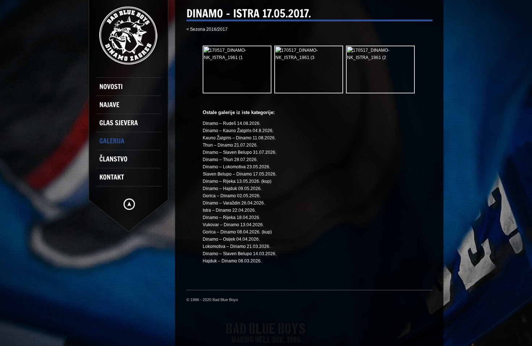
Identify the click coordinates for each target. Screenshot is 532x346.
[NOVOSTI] (132, 90)
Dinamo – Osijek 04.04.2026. (231, 239)
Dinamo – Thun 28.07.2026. (230, 159)
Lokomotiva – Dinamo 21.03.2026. (236, 246)
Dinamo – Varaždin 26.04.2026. (234, 203)
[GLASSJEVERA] (132, 126)
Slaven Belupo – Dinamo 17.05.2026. (239, 174)
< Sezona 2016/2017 (207, 29)
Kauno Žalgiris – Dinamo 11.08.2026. (239, 137)
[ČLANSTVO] (132, 162)
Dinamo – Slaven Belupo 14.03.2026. (239, 253)
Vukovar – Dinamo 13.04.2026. (233, 224)
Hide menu (129, 204)
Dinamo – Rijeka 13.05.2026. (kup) (237, 181)
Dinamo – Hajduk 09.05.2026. (232, 188)
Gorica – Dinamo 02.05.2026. (232, 195)
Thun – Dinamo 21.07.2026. (230, 145)
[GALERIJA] (132, 144)
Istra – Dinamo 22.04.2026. (229, 210)
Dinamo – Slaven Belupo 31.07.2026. (239, 152)
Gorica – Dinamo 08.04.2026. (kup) (237, 232)
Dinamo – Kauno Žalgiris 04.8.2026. (238, 130)
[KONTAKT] (132, 180)
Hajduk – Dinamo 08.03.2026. (232, 260)
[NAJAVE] (132, 108)
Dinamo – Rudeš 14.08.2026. (232, 123)
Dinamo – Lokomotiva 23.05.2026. (236, 166)
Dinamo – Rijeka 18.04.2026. (231, 217)
